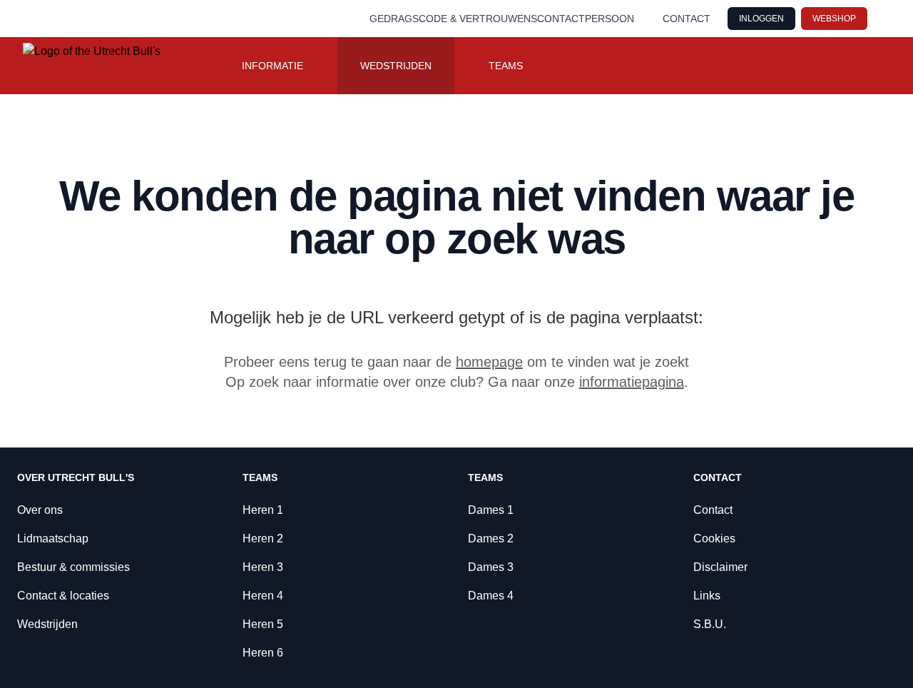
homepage (489, 362)
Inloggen (761, 19)
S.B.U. (709, 624)
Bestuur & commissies (73, 567)
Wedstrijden (396, 65)
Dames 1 (491, 510)
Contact (686, 18)
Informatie (272, 65)
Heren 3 (263, 567)
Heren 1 (263, 510)
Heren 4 (263, 596)
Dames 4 (491, 596)
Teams (506, 65)
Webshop (834, 19)
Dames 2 (491, 538)
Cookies (714, 538)
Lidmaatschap (52, 538)
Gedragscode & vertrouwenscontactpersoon (501, 18)
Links (706, 596)
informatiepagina (631, 382)
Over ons (40, 510)
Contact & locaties (63, 596)
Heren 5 (263, 624)
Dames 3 (491, 567)
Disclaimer (720, 567)
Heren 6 (263, 653)
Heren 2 (263, 538)
